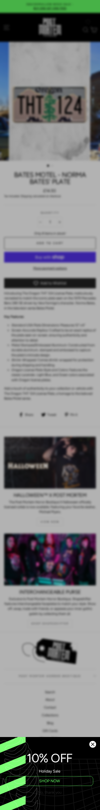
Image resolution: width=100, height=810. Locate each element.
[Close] (92, 744)
